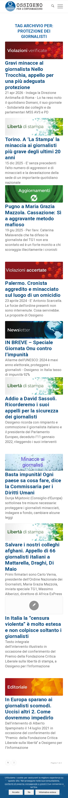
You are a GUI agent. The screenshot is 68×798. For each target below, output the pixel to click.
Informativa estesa (47, 792)
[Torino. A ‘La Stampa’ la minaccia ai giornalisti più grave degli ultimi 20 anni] (34, 127)
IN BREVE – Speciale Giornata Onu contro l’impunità (29, 348)
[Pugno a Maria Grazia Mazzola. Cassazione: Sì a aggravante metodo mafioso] (34, 194)
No (29, 792)
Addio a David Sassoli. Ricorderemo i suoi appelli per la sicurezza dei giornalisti (31, 408)
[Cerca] (51, 6)
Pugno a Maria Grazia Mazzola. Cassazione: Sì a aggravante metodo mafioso (33, 215)
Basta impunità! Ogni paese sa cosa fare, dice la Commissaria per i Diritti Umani (33, 483)
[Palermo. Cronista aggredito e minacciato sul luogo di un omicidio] (34, 270)
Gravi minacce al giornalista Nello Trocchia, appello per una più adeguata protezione (29, 75)
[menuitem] (51, 6)
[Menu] (58, 6)
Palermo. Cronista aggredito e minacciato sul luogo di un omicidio (32, 289)
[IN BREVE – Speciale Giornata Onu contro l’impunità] (34, 330)
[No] (64, 785)
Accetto (15, 792)
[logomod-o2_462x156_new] (28, 6)
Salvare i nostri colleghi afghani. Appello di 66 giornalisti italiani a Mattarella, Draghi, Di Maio (32, 557)
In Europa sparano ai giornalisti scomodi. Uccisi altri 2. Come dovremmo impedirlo (29, 708)
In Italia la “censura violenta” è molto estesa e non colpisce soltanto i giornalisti (33, 627)
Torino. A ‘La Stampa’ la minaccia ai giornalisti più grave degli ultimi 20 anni (33, 148)
